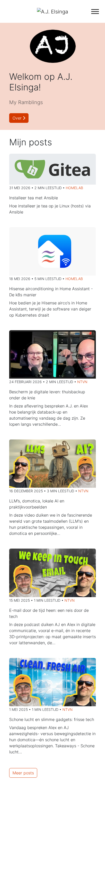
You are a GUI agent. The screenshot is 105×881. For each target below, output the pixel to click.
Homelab (74, 188)
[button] (19, 118)
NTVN (82, 382)
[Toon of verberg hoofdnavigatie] (95, 11)
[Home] (52, 11)
